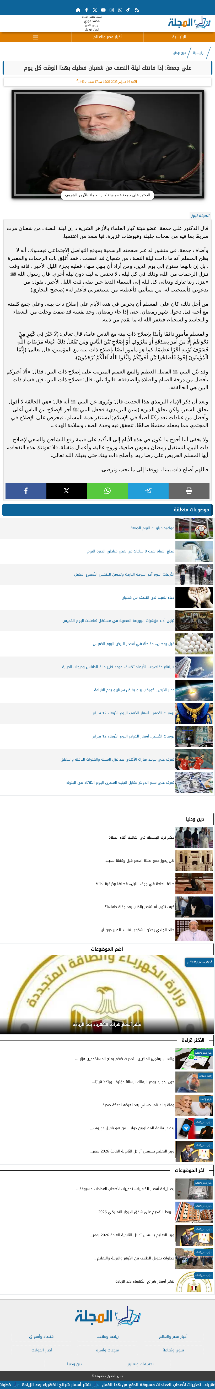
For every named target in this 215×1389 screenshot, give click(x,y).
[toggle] (35, 36)
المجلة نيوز (200, 215)
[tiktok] (128, 10)
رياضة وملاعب (107, 1336)
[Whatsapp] (120, 10)
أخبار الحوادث (41, 1350)
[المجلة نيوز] (189, 23)
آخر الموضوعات (189, 1170)
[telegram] (148, 491)
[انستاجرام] (112, 10)
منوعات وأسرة (107, 1350)
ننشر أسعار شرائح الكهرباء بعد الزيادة (78, 1385)
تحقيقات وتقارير (140, 1364)
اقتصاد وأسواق (42, 1336)
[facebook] (26, 491)
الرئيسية (179, 36)
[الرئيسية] (78, 10)
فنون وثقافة (173, 1350)
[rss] (137, 10)
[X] (66, 491)
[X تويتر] (95, 10)
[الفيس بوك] (86, 10)
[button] (4, 1023)
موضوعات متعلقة (191, 509)
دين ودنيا (179, 53)
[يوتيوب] (103, 10)
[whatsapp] (107, 491)
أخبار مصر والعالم (107, 36)
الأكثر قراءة (193, 1040)
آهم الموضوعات (107, 949)
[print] (189, 491)
